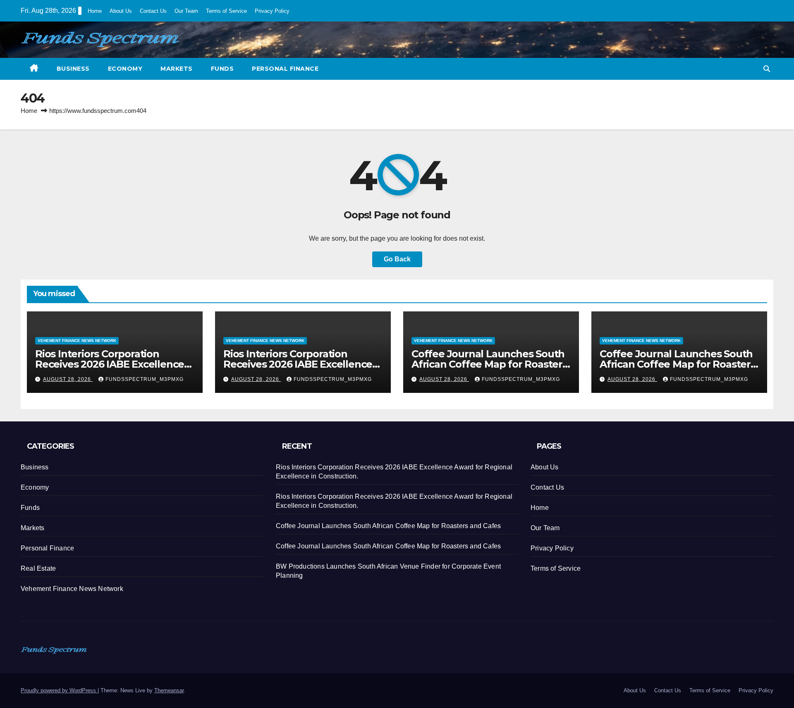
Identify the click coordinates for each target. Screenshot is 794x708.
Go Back (397, 259)
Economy (125, 68)
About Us (121, 11)
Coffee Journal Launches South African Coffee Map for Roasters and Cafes (489, 364)
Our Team (186, 11)
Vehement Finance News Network (77, 340)
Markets (176, 68)
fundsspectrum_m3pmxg (144, 379)
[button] (766, 68)
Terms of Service (226, 11)
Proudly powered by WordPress (59, 690)
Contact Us (153, 11)
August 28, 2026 (68, 379)
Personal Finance (285, 68)
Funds (222, 68)
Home (95, 11)
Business (73, 68)
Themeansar (169, 690)
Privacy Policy (272, 11)
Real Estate (38, 568)
